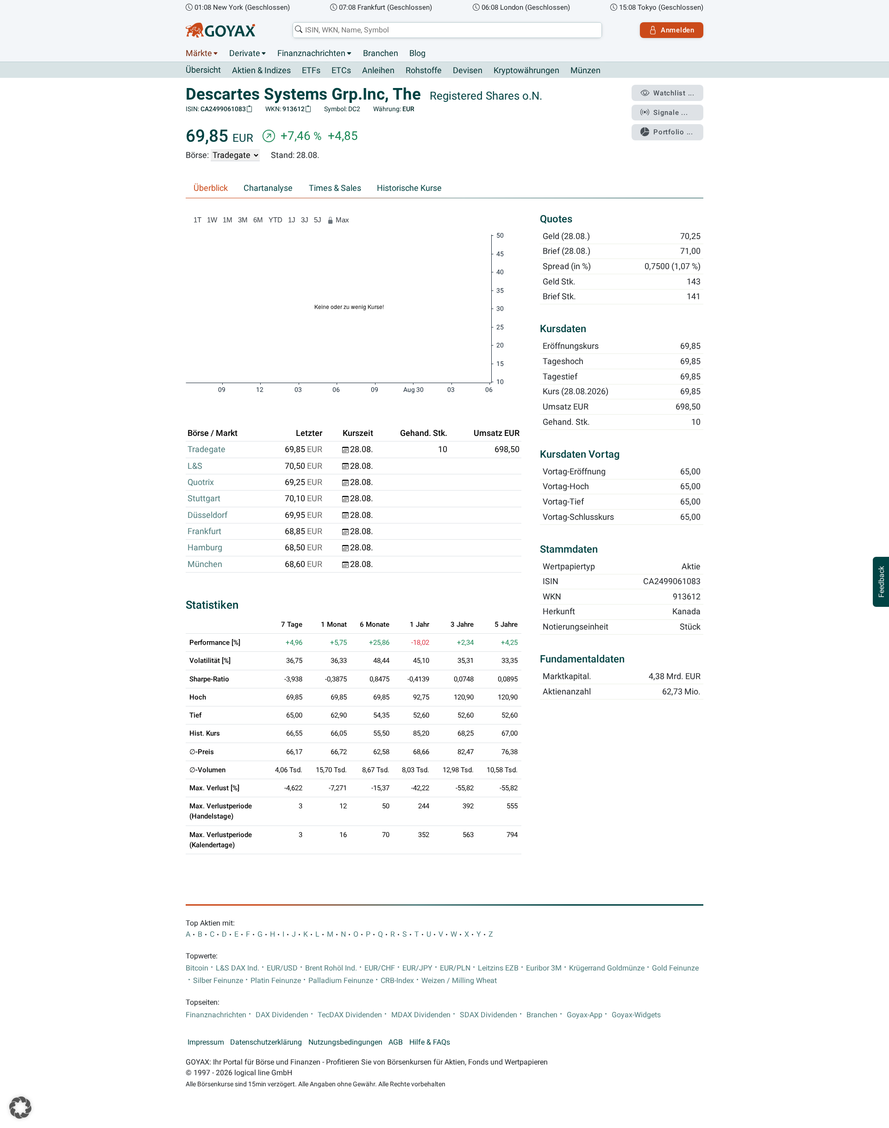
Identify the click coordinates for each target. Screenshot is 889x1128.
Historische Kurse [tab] (409, 188)
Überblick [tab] (211, 188)
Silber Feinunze (218, 981)
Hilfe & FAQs (429, 1042)
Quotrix (201, 482)
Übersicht (203, 70)
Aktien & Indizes (261, 70)
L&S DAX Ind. (237, 968)
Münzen (585, 70)
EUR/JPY (417, 968)
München (205, 564)
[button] (20, 1107)
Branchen (380, 53)
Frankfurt (204, 531)
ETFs (311, 70)
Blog (417, 53)
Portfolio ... (673, 132)
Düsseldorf (207, 515)
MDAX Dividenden (421, 1015)
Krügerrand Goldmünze (607, 968)
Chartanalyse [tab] (268, 188)
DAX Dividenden (282, 1015)
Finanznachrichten (311, 53)
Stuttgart (204, 498)
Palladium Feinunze (340, 981)
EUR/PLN (455, 968)
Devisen (467, 70)
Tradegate (206, 449)
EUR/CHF (379, 968)
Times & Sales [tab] (335, 188)
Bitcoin (197, 968)
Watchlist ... (674, 93)
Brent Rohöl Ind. (331, 968)
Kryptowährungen (526, 70)
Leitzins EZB (498, 968)
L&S (195, 466)
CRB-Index (397, 981)
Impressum (206, 1042)
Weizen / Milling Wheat (459, 981)
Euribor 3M (544, 968)
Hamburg (205, 547)
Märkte (199, 53)
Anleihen (378, 70)
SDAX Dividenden (488, 1015)
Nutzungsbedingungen (345, 1042)
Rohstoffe (424, 70)
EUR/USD (282, 968)
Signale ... (670, 112)
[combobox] (447, 30)
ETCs (341, 70)
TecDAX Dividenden (350, 1015)
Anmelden (678, 30)
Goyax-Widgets (636, 1015)
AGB (395, 1042)
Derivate (244, 53)
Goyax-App (584, 1015)
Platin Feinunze (275, 981)
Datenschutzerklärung (266, 1042)
